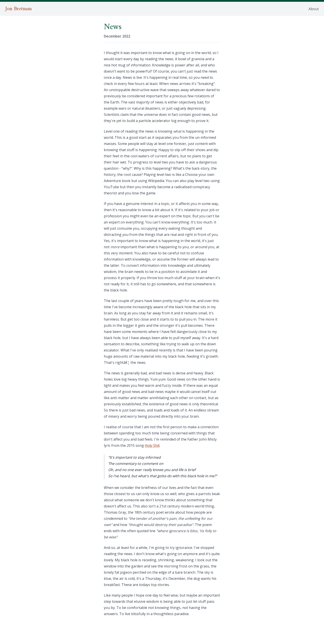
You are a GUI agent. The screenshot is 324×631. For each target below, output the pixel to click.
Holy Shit (152, 445)
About (314, 8)
